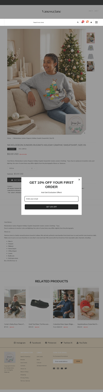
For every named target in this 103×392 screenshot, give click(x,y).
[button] (78, 22)
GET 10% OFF (51, 207)
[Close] (79, 179)
